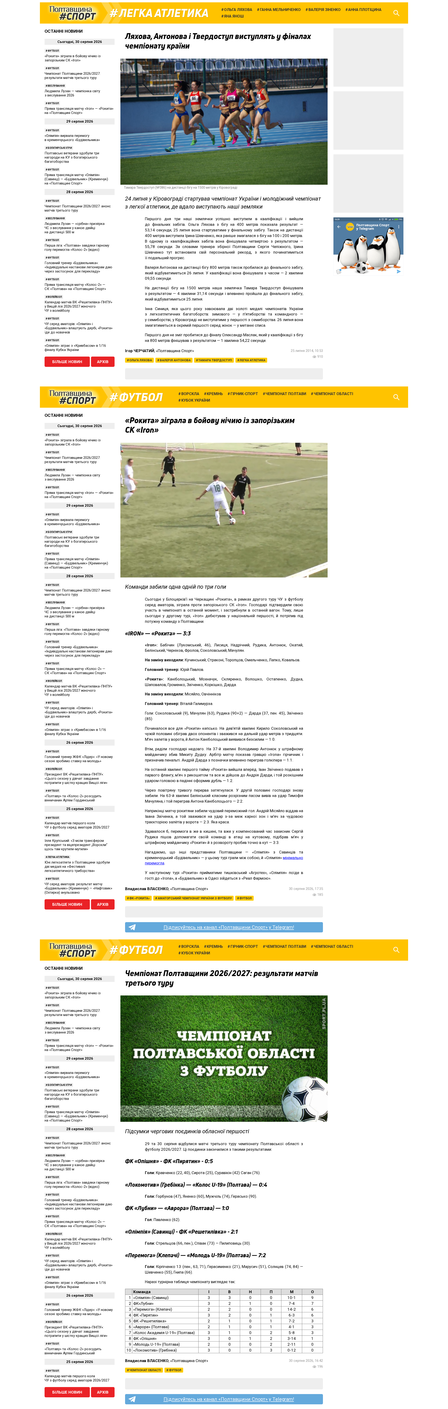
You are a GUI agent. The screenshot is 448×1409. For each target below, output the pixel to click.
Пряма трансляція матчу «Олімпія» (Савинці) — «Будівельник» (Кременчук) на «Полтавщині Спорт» (76, 179)
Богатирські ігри (60, 147)
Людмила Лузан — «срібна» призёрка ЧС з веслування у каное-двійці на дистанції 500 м (75, 228)
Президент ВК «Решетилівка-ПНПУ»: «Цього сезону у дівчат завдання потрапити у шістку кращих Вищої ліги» (76, 778)
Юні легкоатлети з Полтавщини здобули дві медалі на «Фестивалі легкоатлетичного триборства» (77, 866)
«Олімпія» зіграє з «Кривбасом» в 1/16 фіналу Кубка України (75, 347)
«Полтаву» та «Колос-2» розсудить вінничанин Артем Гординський (73, 798)
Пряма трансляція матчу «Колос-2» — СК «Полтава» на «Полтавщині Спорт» (75, 287)
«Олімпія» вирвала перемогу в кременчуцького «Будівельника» (72, 138)
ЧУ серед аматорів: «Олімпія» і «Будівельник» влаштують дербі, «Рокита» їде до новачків (78, 328)
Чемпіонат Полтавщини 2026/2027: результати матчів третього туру (72, 75)
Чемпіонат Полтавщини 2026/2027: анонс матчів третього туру (78, 208)
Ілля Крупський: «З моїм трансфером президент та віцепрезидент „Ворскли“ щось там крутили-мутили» (76, 845)
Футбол (53, 50)
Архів (102, 361)
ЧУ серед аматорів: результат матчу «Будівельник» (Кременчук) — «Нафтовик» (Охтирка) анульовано (78, 888)
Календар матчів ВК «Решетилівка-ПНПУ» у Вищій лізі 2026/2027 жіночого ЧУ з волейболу (78, 306)
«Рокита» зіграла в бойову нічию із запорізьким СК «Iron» (73, 58)
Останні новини (64, 31)
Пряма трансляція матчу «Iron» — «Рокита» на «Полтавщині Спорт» (79, 110)
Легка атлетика (164, 13)
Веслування (56, 85)
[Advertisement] (368, 57)
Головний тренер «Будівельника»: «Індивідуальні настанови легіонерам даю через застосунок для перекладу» (78, 267)
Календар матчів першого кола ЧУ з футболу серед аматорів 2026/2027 (77, 825)
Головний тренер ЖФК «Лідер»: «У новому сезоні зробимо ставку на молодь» (79, 759)
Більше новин (67, 361)
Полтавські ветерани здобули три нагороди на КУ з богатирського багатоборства (72, 157)
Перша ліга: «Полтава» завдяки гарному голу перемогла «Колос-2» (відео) (77, 247)
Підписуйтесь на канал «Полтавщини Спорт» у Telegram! (229, 927)
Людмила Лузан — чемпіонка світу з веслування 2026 (72, 93)
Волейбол (55, 296)
